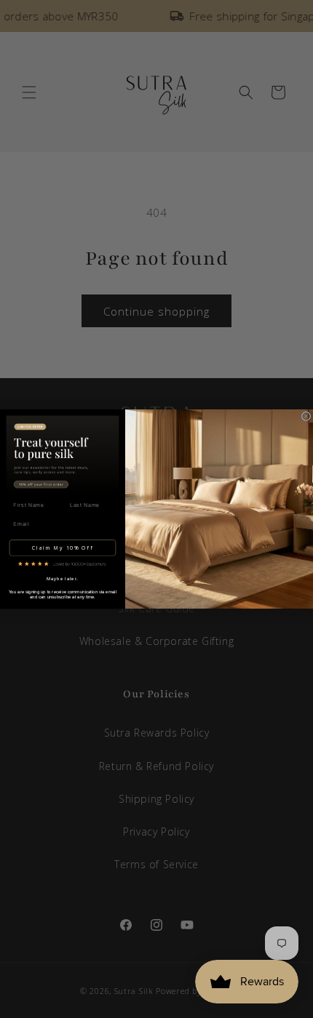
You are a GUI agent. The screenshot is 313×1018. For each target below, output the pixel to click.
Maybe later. (63, 579)
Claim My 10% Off (62, 548)
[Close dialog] (305, 416)
